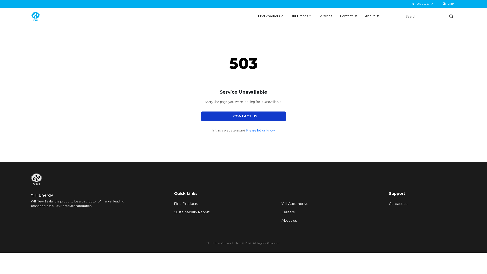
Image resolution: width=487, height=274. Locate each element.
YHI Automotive (295, 204)
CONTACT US (245, 116)
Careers (288, 212)
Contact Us (348, 16)
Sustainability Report (192, 212)
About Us (372, 16)
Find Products (186, 204)
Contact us (398, 204)
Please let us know (260, 130)
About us (289, 220)
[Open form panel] (486, 273)
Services (325, 16)
